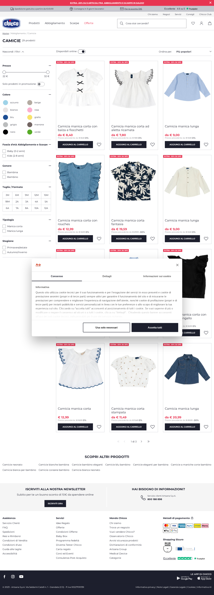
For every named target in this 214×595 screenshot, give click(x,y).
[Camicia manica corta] (80, 373)
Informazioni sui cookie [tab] (157, 276)
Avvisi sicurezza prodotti (124, 540)
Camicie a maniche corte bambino (191, 464)
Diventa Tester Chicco (69, 544)
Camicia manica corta (74, 408)
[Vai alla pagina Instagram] (13, 577)
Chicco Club (205, 14)
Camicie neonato (12, 464)
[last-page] (147, 442)
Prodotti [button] (34, 23)
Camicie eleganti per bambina (150, 464)
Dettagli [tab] (107, 276)
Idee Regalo (63, 523)
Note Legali (162, 587)
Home (6, 33)
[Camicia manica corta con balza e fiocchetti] (80, 91)
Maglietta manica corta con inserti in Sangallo (185, 316)
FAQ (5, 527)
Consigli (190, 14)
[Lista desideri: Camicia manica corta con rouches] (99, 238)
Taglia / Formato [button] (13, 187)
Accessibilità (10, 553)
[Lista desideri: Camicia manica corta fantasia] (152, 238)
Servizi (178, 14)
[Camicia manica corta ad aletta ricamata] (134, 91)
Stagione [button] (8, 241)
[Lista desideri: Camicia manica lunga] (206, 144)
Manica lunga (15, 230)
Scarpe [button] (74, 23)
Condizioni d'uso (12, 544)
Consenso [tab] (57, 276)
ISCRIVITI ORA (55, 503)
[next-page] (140, 442)
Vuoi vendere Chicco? (122, 531)
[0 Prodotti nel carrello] (208, 26)
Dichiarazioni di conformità (125, 544)
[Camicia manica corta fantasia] (134, 185)
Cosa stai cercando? (137, 23)
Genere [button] (7, 165)
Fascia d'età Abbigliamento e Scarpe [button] (25, 144)
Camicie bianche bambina (54, 464)
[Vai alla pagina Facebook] (5, 577)
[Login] (201, 23)
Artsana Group (118, 549)
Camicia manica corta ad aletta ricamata (130, 128)
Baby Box (61, 536)
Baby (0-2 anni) (16, 151)
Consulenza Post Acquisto (71, 557)
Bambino (12, 176)
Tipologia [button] (8, 219)
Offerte (60, 527)
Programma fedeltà (67, 540)
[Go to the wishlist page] (193, 23)
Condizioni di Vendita (15, 540)
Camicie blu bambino (117, 464)
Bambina (12, 172)
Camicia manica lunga (182, 126)
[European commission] (185, 547)
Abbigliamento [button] (55, 23)
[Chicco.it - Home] (11, 23)
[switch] (81, 51)
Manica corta (14, 226)
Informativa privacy (145, 587)
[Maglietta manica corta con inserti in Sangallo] (187, 279)
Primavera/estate (17, 247)
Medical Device (118, 553)
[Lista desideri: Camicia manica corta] (99, 426)
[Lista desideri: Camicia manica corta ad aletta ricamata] (152, 144)
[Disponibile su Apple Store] (204, 578)
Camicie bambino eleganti (87, 464)
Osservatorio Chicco (121, 536)
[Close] (210, 3)
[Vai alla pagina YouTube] (21, 577)
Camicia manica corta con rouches (77, 222)
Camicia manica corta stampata (127, 410)
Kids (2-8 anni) (15, 155)
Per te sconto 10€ (133, 9)
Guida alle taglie (12, 549)
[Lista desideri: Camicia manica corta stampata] (152, 426)
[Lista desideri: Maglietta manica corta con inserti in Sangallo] (206, 332)
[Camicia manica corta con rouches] (80, 185)
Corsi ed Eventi (65, 553)
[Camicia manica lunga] (187, 91)
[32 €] (47, 72)
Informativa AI (204, 587)
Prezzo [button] (7, 65)
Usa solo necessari (106, 327)
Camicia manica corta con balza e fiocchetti (77, 128)
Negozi (166, 14)
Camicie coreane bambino (54, 469)
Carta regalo (63, 549)
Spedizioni (9, 531)
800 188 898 (154, 499)
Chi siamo (153, 14)
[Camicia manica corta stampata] (134, 373)
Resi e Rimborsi (12, 536)
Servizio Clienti (11, 523)
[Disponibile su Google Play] (184, 578)
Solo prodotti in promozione (19, 83)
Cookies (191, 587)
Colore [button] (6, 94)
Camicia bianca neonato (86, 469)
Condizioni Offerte (66, 531)
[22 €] (4, 72)
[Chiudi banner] (177, 265)
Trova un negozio (120, 527)
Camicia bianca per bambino (19, 469)
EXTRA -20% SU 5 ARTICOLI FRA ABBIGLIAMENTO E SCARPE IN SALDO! (107, 3)
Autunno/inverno (17, 252)
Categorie (115, 557)
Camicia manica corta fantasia (127, 222)
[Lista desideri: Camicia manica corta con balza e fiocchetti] (99, 144)
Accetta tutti (155, 327)
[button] (29, 51)
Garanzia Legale (178, 587)
